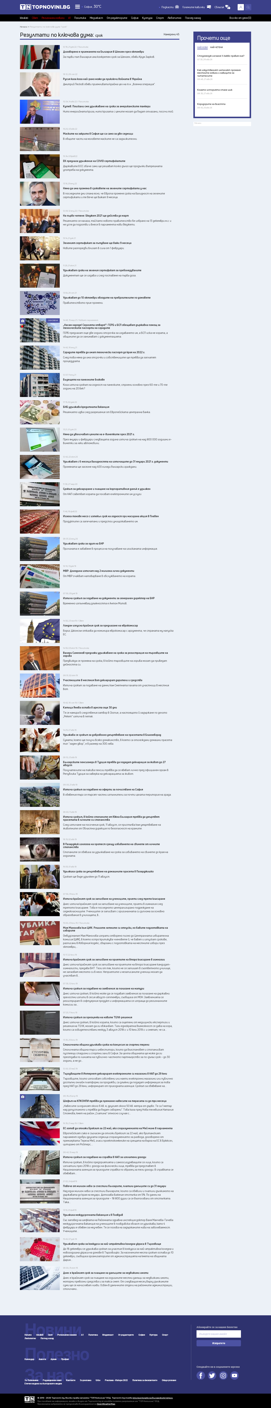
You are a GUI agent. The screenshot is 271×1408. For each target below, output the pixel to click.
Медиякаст (96, 18)
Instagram (223, 1375)
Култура (147, 18)
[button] (170, 7)
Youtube (234, 1375)
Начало (28, 1335)
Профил (65, 1359)
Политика (80, 18)
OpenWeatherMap (106, 1403)
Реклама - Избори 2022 (116, 1380)
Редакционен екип (52, 1380)
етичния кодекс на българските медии (153, 1397)
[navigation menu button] (77, 6)
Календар (29, 1359)
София (135, 18)
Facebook (201, 1375)
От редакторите (117, 18)
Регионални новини (53, 18)
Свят (35, 18)
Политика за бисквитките (144, 1380)
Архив (54, 1359)
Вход (241, 7)
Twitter (212, 1375)
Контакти (70, 1380)
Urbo (98, 1380)
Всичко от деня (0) (240, 18)
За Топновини (31, 1380)
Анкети (42, 1359)
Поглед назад (193, 18)
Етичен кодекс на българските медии (43, 1383)
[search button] (248, 7)
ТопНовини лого (45, 7)
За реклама (85, 1380)
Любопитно (174, 18)
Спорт (160, 18)
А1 (69, 18)
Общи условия (169, 1380)
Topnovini (30, 1399)
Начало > (24, 26)
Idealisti (24, 18)
